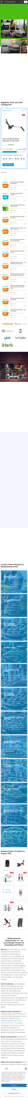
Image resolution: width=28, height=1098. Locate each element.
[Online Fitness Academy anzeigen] (7, 331)
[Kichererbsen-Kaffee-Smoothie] (14, 770)
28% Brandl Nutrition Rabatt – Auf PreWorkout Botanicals (17, 274)
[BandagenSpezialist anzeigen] (20, 324)
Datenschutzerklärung (15, 1096)
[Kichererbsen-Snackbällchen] (14, 699)
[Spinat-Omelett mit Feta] (14, 836)
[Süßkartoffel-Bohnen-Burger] (14, 605)
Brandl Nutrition (13, 222)
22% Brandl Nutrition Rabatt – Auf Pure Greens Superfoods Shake (17, 287)
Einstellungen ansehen (14, 1093)
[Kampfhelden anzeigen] (7, 324)
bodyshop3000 (13, 187)
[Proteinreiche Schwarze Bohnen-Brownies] (14, 814)
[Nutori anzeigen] (20, 331)
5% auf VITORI (13, 1023)
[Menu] (1, 2)
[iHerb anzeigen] (7, 345)
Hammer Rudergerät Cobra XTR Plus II (14, 139)
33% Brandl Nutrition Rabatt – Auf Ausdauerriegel (17, 240)
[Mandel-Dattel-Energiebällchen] (14, 629)
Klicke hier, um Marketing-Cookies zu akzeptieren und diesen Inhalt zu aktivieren (14, 371)
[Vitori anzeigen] (20, 338)
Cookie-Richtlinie (7, 1096)
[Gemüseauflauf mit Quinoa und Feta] (14, 723)
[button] (26, 1068)
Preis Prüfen (8, 162)
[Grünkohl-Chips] (14, 652)
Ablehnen (14, 1089)
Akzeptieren (14, 1085)
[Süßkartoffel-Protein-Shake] (14, 675)
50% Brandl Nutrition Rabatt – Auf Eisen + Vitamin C (18, 228)
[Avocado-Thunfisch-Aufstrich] (14, 793)
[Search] (21, 2)
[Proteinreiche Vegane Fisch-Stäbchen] (14, 746)
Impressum (22, 1096)
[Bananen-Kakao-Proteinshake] (14, 581)
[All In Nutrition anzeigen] (7, 338)
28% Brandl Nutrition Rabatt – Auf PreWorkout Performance (18, 263)
